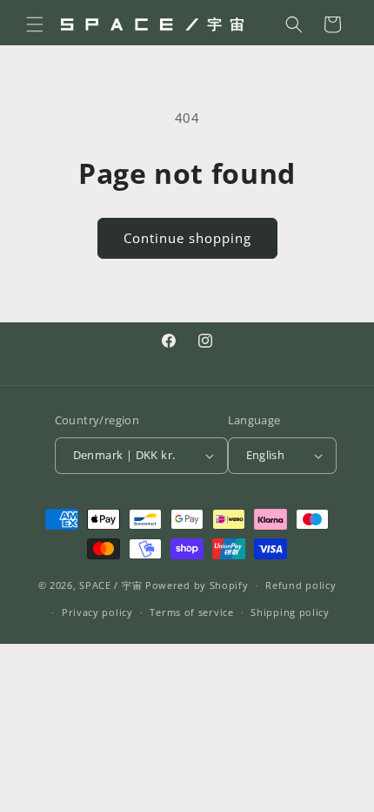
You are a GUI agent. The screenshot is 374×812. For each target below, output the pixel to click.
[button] (35, 24)
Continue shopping (187, 238)
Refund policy (300, 585)
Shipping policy (290, 612)
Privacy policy (97, 612)
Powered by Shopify (197, 585)
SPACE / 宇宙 (110, 585)
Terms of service (191, 612)
